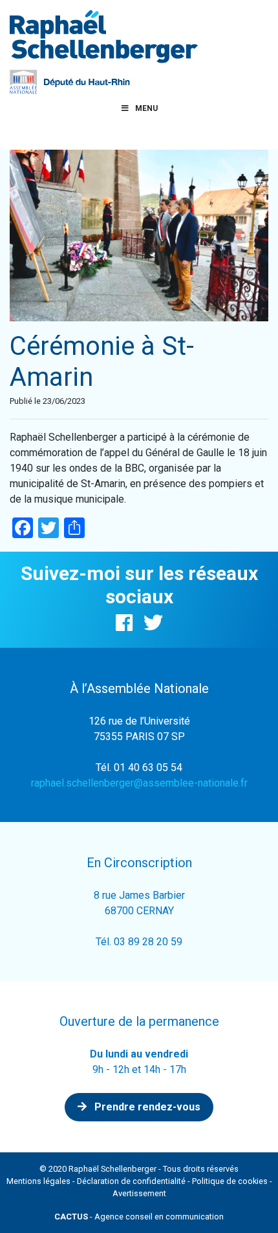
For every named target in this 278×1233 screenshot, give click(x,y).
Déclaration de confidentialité (131, 1181)
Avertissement (139, 1193)
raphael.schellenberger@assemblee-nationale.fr (139, 783)
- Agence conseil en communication (139, 1216)
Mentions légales (38, 1181)
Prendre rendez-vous (146, 1107)
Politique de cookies (230, 1181)
